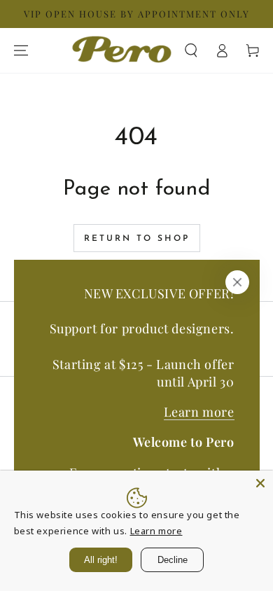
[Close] (237, 282)
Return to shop (137, 239)
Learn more (199, 411)
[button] (191, 50)
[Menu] (21, 50)
